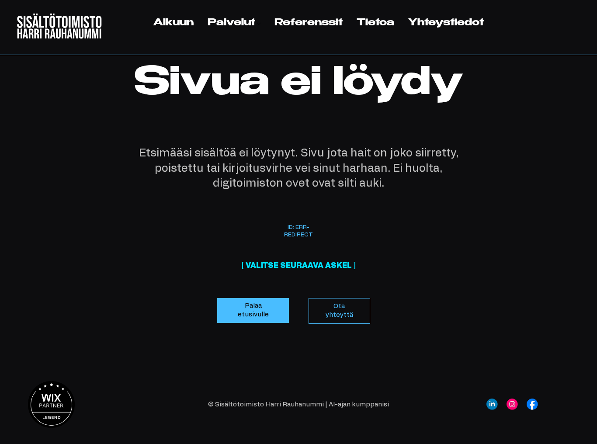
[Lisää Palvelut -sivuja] (259, 24)
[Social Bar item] (492, 404)
